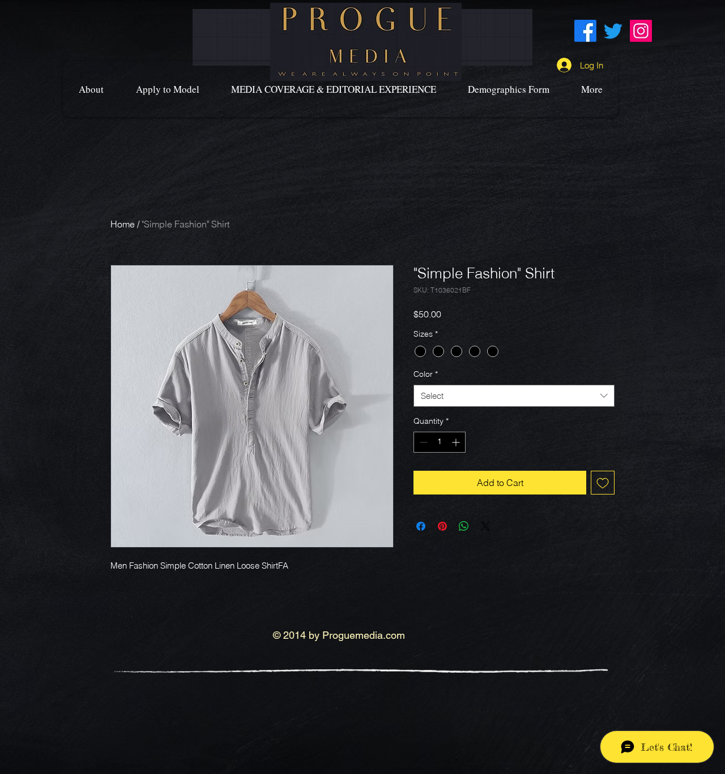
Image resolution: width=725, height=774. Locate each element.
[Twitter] (613, 31)
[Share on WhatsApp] (464, 526)
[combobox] (514, 396)
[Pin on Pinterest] (442, 526)
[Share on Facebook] (421, 526)
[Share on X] (485, 526)
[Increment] (457, 442)
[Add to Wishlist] (603, 482)
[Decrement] (422, 442)
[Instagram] (641, 31)
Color (425, 374)
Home (122, 224)
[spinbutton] (439, 442)
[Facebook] (585, 31)
